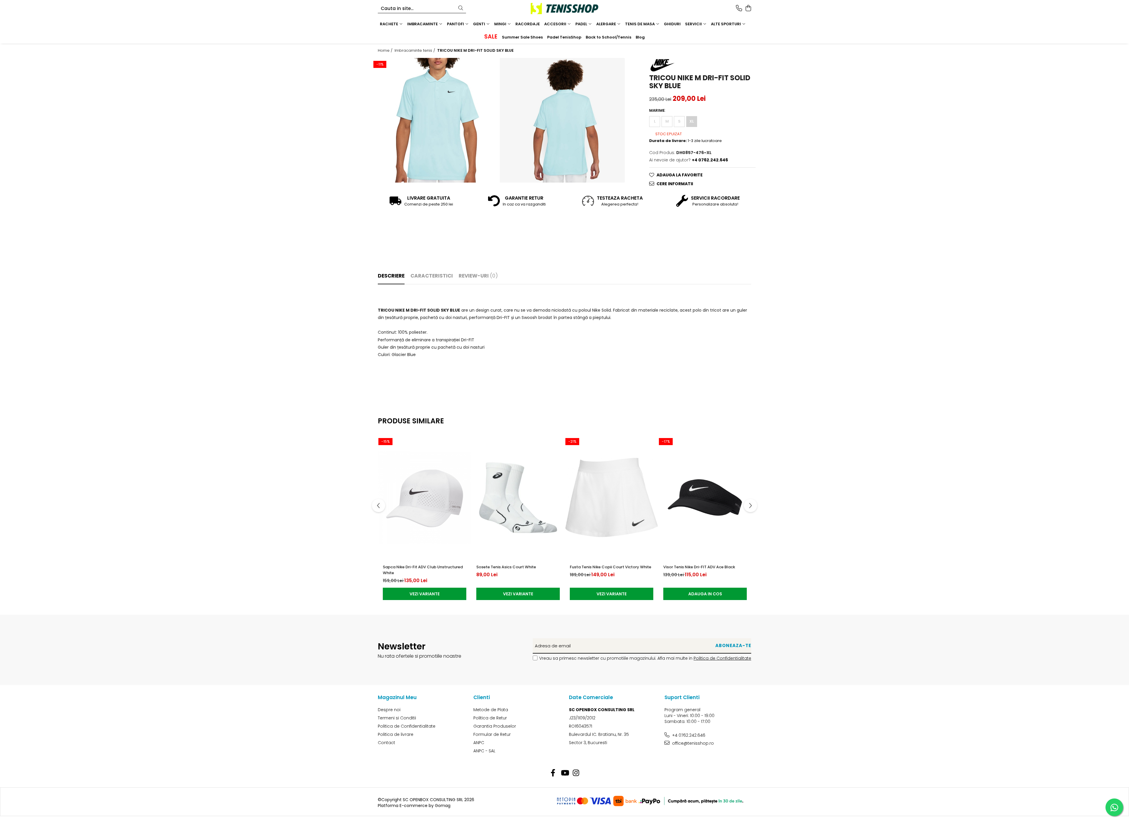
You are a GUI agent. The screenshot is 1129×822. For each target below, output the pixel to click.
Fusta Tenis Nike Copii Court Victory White (610, 567)
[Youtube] (565, 773)
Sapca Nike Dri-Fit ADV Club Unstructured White (423, 570)
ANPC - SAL (484, 751)
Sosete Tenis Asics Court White (506, 567)
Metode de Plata (490, 710)
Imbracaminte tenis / (415, 50)
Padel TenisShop (564, 37)
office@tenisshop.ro (692, 743)
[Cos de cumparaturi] (748, 8)
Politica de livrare (395, 734)
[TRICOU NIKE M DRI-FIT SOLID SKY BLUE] (436, 120)
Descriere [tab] (391, 275)
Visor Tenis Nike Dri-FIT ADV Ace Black (699, 567)
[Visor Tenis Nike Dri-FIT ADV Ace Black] (705, 497)
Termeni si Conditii (397, 718)
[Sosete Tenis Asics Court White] (518, 497)
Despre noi (389, 710)
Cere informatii (675, 184)
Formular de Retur (492, 734)
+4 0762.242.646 (688, 735)
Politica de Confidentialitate (722, 658)
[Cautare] (460, 8)
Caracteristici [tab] (431, 275)
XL (691, 121)
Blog (640, 37)
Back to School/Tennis (608, 37)
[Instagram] (576, 773)
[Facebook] (553, 773)
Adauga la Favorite (680, 175)
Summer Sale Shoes (522, 37)
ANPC (478, 743)
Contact (386, 743)
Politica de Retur (490, 718)
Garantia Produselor (494, 726)
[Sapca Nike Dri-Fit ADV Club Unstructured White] (424, 497)
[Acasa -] (564, 8)
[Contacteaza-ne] (739, 8)
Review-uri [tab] (478, 275)
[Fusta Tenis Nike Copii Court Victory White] (611, 497)
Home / (386, 50)
